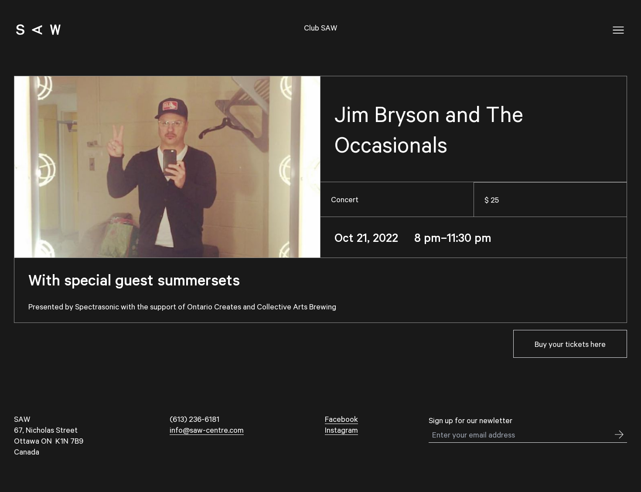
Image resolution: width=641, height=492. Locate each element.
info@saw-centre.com (207, 429)
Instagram (341, 429)
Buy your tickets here (570, 344)
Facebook (341, 419)
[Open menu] (618, 30)
